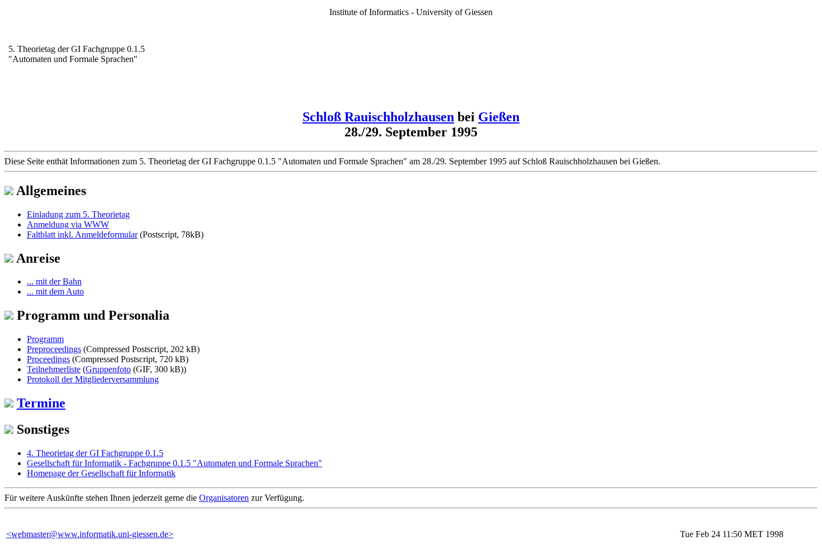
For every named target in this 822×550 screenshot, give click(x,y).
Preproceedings (54, 349)
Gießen (498, 117)
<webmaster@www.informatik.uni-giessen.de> (89, 534)
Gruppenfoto (108, 369)
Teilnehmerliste (54, 369)
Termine (41, 403)
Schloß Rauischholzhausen (378, 117)
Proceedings (48, 359)
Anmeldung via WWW (68, 224)
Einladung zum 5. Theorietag (78, 214)
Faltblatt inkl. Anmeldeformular (82, 234)
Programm (45, 339)
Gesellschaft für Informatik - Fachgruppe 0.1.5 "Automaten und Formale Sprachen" (174, 463)
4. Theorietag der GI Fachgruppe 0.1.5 (95, 453)
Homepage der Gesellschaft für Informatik (101, 473)
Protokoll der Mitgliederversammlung (93, 379)
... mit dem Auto (55, 291)
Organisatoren (224, 497)
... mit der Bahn (54, 281)
